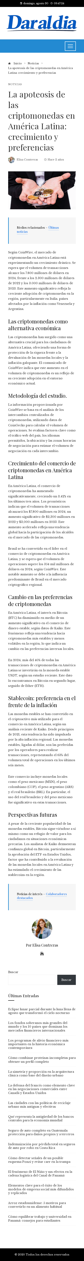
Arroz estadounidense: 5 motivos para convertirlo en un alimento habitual (37, 1205)
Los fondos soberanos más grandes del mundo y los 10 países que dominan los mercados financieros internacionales (37, 1026)
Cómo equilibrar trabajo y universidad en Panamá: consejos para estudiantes (39, 1218)
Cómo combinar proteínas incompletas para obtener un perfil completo (42, 1059)
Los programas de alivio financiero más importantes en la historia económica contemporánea (38, 1044)
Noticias (15, 84)
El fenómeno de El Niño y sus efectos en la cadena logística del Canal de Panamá (40, 1173)
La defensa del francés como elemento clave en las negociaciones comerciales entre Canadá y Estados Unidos (41, 1089)
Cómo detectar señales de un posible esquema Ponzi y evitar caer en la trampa (39, 1160)
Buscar (13, 972)
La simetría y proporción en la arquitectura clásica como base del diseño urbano (41, 1073)
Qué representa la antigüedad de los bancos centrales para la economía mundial (41, 1118)
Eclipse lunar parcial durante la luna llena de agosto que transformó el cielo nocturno (41, 1011)
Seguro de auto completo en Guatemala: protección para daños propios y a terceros (41, 1132)
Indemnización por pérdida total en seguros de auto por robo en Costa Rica (41, 1146)
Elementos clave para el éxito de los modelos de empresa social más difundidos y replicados (41, 1189)
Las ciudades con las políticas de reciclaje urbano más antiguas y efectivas (39, 1104)
